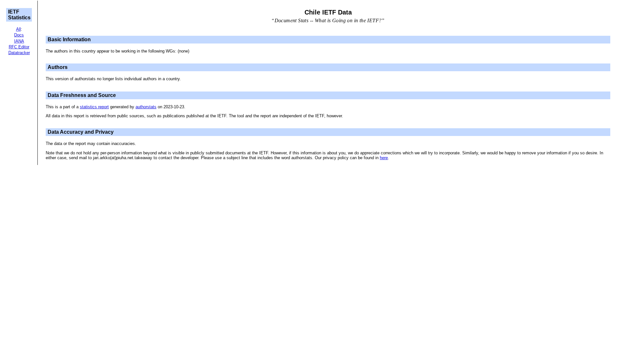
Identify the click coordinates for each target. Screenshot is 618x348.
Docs (19, 35)
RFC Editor (19, 46)
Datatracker (19, 52)
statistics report (94, 106)
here (384, 157)
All (18, 29)
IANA (19, 41)
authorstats (146, 106)
